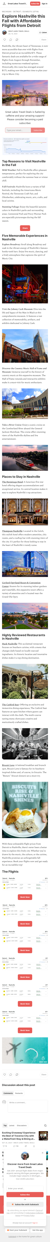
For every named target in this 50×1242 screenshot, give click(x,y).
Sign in (44, 3)
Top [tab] (5, 1125)
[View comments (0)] (10, 39)
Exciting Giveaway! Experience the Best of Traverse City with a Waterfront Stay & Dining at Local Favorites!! (18, 1135)
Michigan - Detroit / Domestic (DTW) (20, 11)
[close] (43, 1153)
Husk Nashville (9, 644)
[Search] (45, 1125)
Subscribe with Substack (27, 1204)
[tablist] (13, 1093)
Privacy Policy (29, 1215)
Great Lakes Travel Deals (18, 31)
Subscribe (35, 3)
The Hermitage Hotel (12, 482)
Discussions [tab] (22, 1125)
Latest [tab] (11, 1125)
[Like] (4, 39)
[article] (25, 1139)
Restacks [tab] (19, 1093)
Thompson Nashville (12, 531)
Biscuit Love (8, 765)
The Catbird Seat (10, 704)
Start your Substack (18, 1230)
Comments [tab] (8, 1093)
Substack (12, 1236)
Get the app (37, 1230)
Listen (44, 32)
